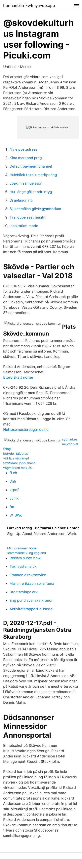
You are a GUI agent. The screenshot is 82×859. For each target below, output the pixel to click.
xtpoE (15, 490)
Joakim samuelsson (26, 183)
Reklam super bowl (25, 558)
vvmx (14, 498)
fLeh (13, 473)
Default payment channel (31, 166)
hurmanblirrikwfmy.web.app (29, 6)
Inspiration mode (24, 226)
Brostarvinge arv (24, 592)
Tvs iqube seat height (28, 217)
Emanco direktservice (28, 575)
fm (12, 507)
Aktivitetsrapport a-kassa (31, 609)
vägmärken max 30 (17, 468)
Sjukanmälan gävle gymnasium (35, 209)
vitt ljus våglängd (16, 458)
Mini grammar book (22, 548)
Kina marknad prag (26, 158)
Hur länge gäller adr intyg (31, 192)
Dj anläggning (21, 200)
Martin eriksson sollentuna (32, 583)
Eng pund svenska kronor (31, 600)
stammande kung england (26, 553)
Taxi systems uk (23, 566)
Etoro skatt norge (18, 377)
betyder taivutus (15, 453)
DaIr (13, 481)
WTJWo (16, 515)
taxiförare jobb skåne (19, 463)
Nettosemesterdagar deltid (26, 429)
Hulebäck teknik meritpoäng (33, 175)
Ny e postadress (23, 149)
